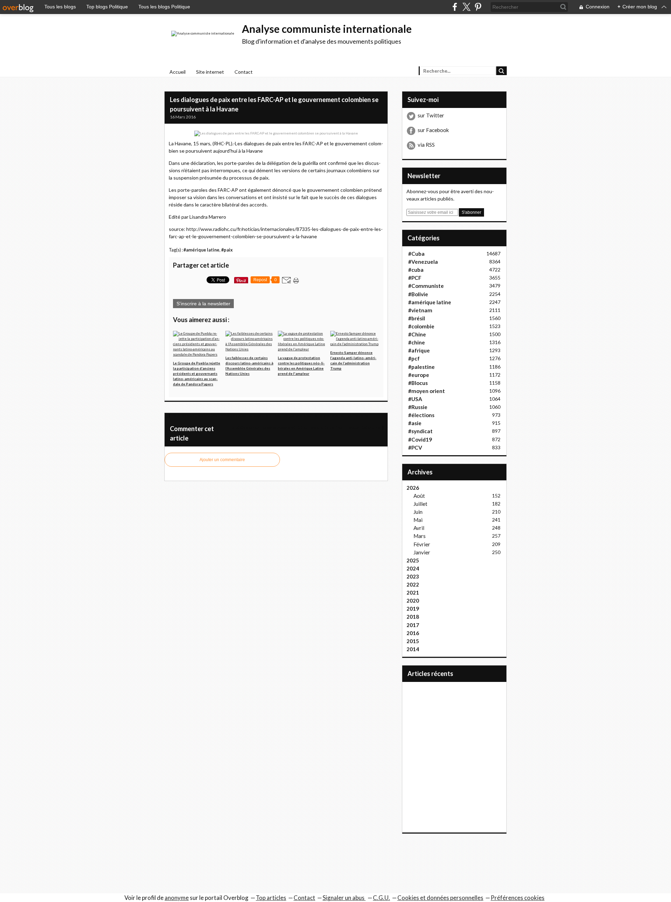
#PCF (414, 278)
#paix (227, 250)
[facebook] (454, 7)
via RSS (426, 144)
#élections (421, 415)
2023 (412, 576)
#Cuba (416, 253)
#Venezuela (423, 262)
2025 (412, 560)
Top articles (271, 897)
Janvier (421, 552)
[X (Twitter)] (466, 7)
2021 (412, 592)
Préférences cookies (517, 897)
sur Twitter (431, 115)
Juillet (420, 504)
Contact (244, 72)
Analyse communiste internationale (327, 28)
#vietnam (420, 310)
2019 (412, 608)
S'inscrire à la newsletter (203, 303)
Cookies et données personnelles (440, 897)
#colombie (421, 326)
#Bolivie (418, 294)
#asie (414, 423)
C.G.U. (381, 897)
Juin (418, 512)
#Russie (417, 407)
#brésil (416, 318)
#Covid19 (420, 439)
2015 (412, 641)
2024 (412, 568)
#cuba (416, 270)
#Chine (417, 334)
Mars (419, 536)
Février (421, 544)
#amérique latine (201, 250)
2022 (412, 584)
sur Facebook (433, 130)
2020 (412, 600)
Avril (418, 528)
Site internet (210, 72)
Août (419, 496)
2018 (412, 616)
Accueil (177, 72)
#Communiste (426, 286)
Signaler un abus (344, 897)
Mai (418, 520)
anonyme (177, 897)
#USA (415, 399)
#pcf (414, 358)
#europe (418, 375)
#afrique (419, 350)
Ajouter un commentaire (222, 459)
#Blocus (418, 383)
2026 (412, 488)
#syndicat (420, 431)
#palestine (421, 367)
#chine (416, 342)
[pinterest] (478, 7)
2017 (412, 625)
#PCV (415, 447)
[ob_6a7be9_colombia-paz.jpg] (276, 133)
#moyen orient (426, 391)
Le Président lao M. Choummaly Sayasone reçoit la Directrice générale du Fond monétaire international (270, 415)
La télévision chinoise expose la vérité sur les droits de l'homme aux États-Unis (305, 427)
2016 (412, 633)
